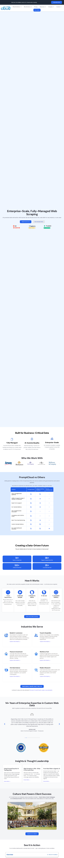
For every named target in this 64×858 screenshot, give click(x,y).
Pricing (35, 6)
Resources (42, 6)
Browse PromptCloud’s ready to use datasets (41, 690)
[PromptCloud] (5, 8)
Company (50, 6)
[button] (4, 463)
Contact (58, 6)
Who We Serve (27, 6)
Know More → (7, 781)
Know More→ (46, 781)
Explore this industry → (15, 641)
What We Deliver (16, 6)
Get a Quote (37, 10)
